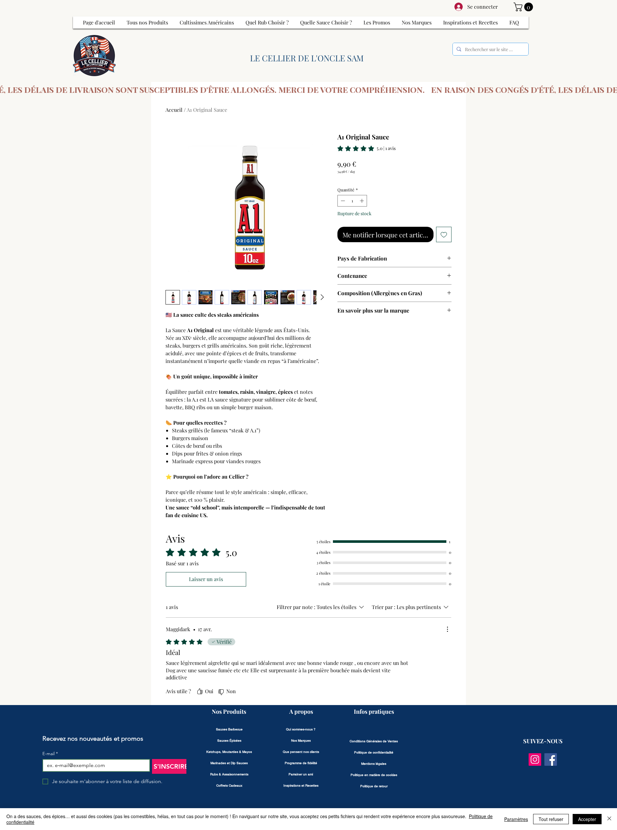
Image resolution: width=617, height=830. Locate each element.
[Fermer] (609, 819)
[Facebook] (550, 759)
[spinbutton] (352, 200)
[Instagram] (535, 759)
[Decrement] (342, 200)
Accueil (174, 109)
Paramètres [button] (516, 819)
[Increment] (362, 200)
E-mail (50, 753)
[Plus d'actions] (447, 629)
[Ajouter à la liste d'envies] (444, 234)
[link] (366, 148)
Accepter (587, 819)
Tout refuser (551, 819)
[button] (524, 7)
